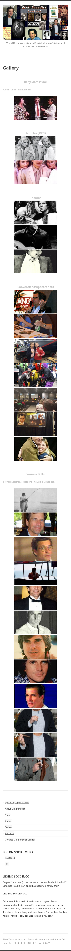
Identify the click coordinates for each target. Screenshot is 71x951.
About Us (9, 833)
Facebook (10, 857)
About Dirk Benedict (15, 808)
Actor (7, 814)
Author (8, 821)
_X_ (7, 864)
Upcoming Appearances (17, 802)
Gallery (8, 827)
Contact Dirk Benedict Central (20, 839)
